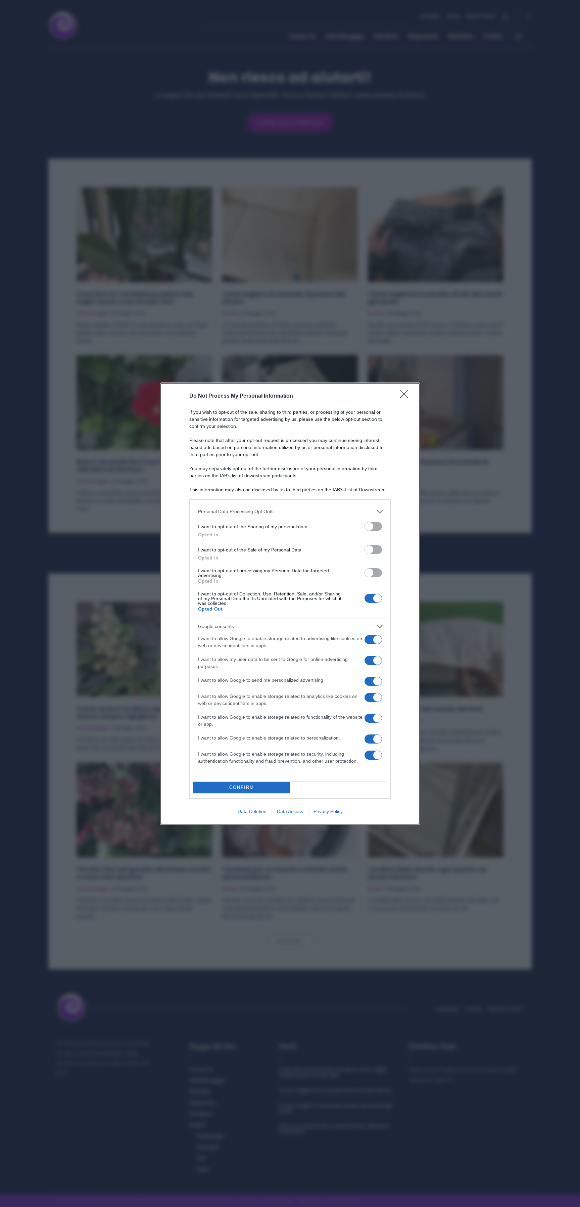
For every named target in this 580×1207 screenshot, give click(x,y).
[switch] (373, 526)
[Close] (406, 396)
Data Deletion (252, 811)
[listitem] (290, 511)
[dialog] (290, 603)
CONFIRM (241, 787)
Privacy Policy (328, 811)
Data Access (290, 811)
